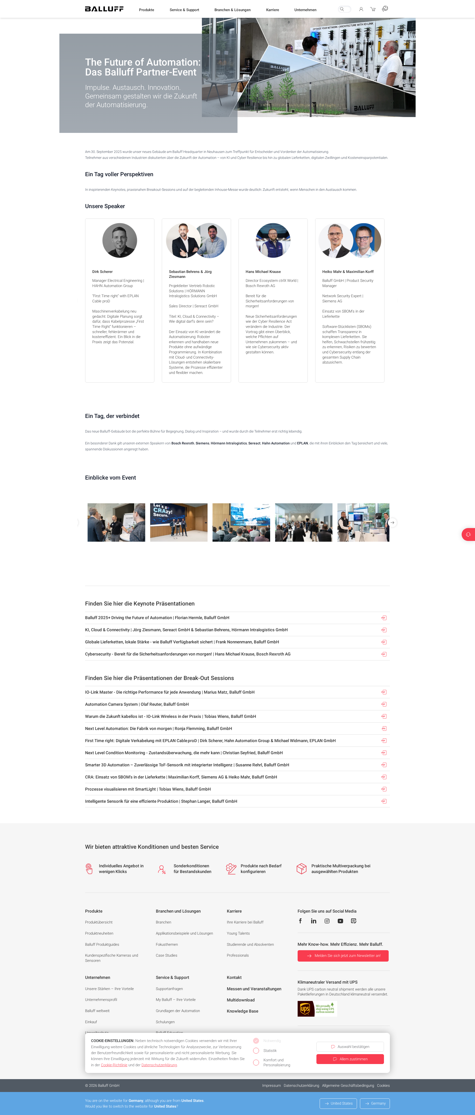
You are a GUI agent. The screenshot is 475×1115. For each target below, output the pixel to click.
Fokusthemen (167, 944)
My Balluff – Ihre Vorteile (176, 999)
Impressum (271, 1085)
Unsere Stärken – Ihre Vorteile (109, 989)
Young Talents (238, 933)
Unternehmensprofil (101, 999)
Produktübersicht (99, 922)
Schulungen (165, 1022)
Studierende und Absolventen (250, 944)
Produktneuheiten (99, 933)
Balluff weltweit (97, 1011)
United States (342, 1103)
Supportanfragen (169, 989)
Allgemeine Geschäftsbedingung (348, 1085)
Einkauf (91, 1022)
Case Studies (166, 955)
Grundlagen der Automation (178, 1011)
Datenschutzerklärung (301, 1085)
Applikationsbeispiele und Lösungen (184, 933)
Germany (378, 1103)
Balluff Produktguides (102, 944)
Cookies (383, 1085)
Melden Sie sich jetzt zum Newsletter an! (347, 955)
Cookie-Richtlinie (114, 1065)
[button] (146, 10)
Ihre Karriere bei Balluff (245, 922)
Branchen (163, 922)
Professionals (238, 955)
